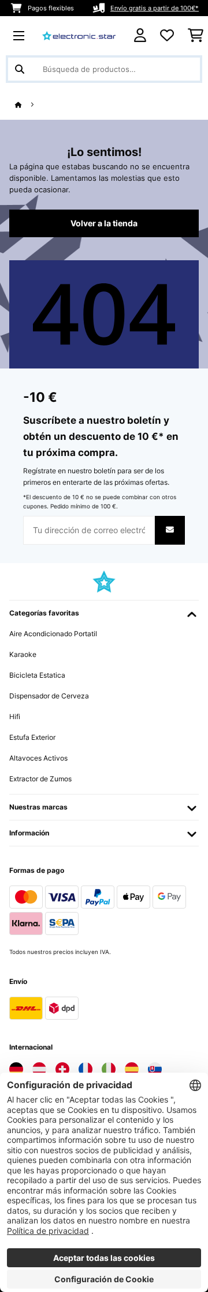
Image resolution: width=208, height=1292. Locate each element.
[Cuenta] (140, 35)
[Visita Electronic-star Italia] (109, 1069)
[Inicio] (29, 105)
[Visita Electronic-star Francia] (85, 1069)
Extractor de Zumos (40, 778)
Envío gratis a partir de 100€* (154, 8)
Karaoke (22, 654)
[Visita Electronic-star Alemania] (16, 1069)
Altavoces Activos (38, 758)
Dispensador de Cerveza (49, 695)
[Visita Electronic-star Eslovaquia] (155, 1069)
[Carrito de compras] (195, 35)
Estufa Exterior (32, 737)
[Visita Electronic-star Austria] (39, 1069)
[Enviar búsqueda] (19, 69)
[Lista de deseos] (167, 35)
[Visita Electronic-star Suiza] (62, 1069)
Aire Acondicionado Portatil (53, 633)
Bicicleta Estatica (37, 675)
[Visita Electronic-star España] (132, 1069)
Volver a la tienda (104, 223)
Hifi (14, 716)
